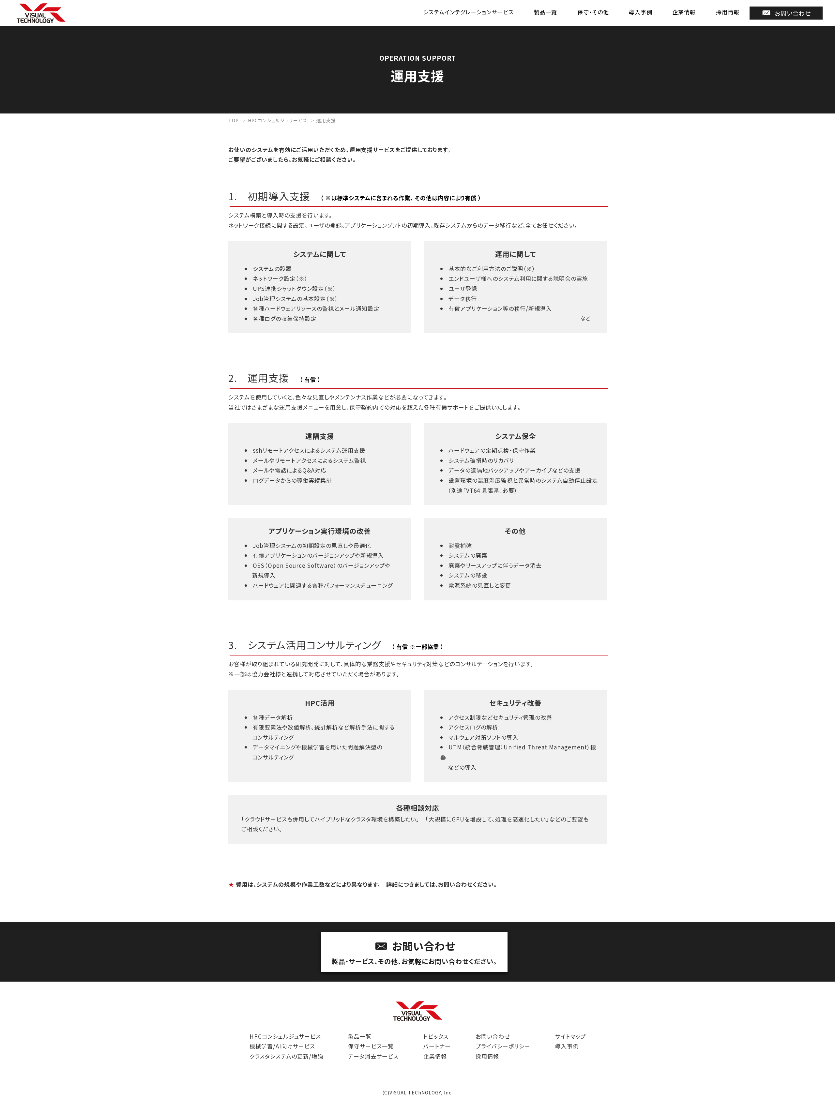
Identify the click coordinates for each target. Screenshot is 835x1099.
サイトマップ (570, 1036)
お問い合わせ (793, 13)
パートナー (437, 1046)
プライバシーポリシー (503, 1046)
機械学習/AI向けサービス (282, 1046)
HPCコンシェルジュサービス (285, 1036)
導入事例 (640, 12)
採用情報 (727, 12)
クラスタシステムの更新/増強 (286, 1056)
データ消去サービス (373, 1056)
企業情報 (684, 12)
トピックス (435, 1036)
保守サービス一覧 (371, 1046)
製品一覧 (545, 12)
